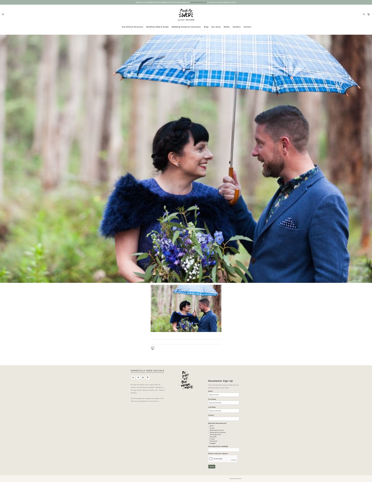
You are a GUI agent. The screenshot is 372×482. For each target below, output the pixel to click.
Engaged (213, 443)
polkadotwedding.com (198, 2)
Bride (212, 426)
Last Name (212, 407)
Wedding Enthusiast (217, 430)
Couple (212, 439)
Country (211, 415)
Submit (211, 466)
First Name (212, 399)
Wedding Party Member (218, 432)
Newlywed (213, 441)
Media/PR (213, 437)
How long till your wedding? (218, 446)
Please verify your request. (218, 453)
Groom (212, 428)
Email (210, 391)
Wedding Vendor (215, 434)
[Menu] (3, 14)
